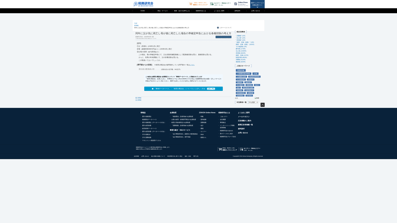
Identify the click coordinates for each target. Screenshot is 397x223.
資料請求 (237, 11)
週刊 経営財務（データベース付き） (154, 131)
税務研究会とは (201, 11)
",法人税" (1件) (240, 38)
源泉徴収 (239, 90)
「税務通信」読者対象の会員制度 (182, 116)
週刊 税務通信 (146, 116)
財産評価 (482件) (241, 57)
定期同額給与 (249, 90)
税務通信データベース (149, 119)
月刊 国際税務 (146, 137)
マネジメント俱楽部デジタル (151, 140)
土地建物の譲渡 (241, 76)
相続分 (257, 85)
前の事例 (138, 98)
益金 (238, 87)
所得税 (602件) (241, 53)
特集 (202, 116)
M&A (202, 134)
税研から (203, 137)
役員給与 (250, 79)
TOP (135, 23)
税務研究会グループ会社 (228, 136)
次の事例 (138, 100)
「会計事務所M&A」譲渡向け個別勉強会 (184, 134)
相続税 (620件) (241, 62)
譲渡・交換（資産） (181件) (245, 44)
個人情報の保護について (158, 156)
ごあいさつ (223, 116)
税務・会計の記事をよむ (182, 11)
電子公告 (195, 156)
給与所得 (249, 95)
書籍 (202, 128)
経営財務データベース (149, 128)
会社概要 (223, 119)
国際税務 (203, 122)
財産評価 (240, 70)
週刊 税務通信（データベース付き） (154, 122)
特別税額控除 (241, 93)
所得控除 (224, 37)
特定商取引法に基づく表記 (174, 156)
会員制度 (173, 112)
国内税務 (203, 119)
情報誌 (143, 112)
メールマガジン (244, 116)
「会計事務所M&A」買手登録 (180, 137)
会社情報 (136, 156)
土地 (255, 73)
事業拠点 (223, 122)
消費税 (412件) (241, 59)
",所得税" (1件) (240, 40)
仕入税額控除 (241, 79)
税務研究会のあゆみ (226, 130)
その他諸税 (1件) (241, 46)
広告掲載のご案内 (244, 121)
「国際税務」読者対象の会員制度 (182, 125)
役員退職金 (240, 95)
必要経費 (250, 93)
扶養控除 (218, 37)
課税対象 (249, 85)
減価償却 (239, 82)
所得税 (136, 25)
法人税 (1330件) (241, 51)
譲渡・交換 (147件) (242, 55)
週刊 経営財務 (146, 125)
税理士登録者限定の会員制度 (180, 122)
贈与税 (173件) (241, 49)
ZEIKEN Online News (207, 112)
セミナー (203, 131)
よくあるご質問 (219, 11)
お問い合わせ (255, 11)
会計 (202, 125)
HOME (143, 11)
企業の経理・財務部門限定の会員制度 (183, 119)
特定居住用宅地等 (254, 76)
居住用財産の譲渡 (248, 87)
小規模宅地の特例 (243, 73)
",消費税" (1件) (240, 36)
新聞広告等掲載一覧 (245, 125)
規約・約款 (188, 156)
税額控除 (248, 82)
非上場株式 (240, 85)
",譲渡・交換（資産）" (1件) (245, 42)
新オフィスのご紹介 (226, 133)
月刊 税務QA (146, 134)
